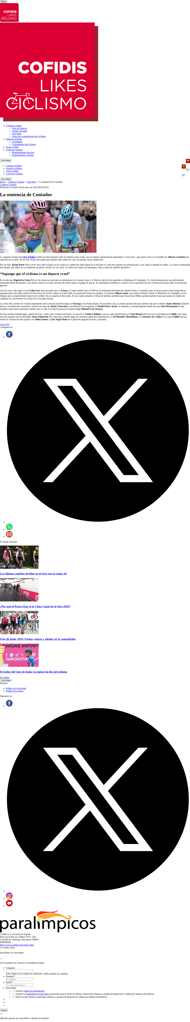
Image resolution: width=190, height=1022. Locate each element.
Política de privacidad (16, 688)
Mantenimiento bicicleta (23, 152)
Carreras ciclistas (14, 125)
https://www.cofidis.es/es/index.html (17, 945)
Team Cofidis (12, 147)
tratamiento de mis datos (37, 994)
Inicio (2, 182)
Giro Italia (16, 133)
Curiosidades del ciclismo (24, 144)
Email (9, 982)
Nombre (10, 976)
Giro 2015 (5, 324)
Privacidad (11, 988)
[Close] (1, 958)
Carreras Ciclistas (16, 182)
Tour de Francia (19, 128)
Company (10, 968)
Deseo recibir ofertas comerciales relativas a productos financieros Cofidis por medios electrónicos (61, 997)
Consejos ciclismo (14, 149)
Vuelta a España (19, 131)
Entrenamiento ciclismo (23, 155)
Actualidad (17, 141)
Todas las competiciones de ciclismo (29, 136)
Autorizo (29, 991)
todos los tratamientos (34, 991)
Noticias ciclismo (14, 139)
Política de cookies (14, 691)
